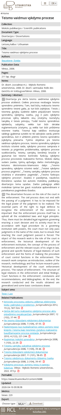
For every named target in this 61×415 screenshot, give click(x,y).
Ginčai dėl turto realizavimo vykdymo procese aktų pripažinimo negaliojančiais (30, 313)
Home (6, 13)
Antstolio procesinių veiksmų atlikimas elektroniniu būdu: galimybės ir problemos (30, 303)
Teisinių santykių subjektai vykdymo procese (27, 345)
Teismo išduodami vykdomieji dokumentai (26, 352)
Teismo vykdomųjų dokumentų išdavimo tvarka (28, 358)
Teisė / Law (7, 293)
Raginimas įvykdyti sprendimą (19, 339)
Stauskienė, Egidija (11, 60)
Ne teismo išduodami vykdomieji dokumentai (27, 320)
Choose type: (9, 403)
